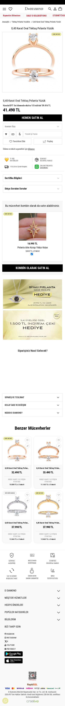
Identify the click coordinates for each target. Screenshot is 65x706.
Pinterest (11, 649)
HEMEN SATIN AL (32, 118)
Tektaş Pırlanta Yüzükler (21, 22)
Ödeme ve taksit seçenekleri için (19, 149)
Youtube (10, 645)
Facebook (10, 634)
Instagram (11, 638)
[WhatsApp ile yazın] (5, 701)
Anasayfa (6, 22)
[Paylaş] (27, 445)
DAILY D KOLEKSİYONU (36, 15)
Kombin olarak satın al (32, 268)
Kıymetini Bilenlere (11, 15)
